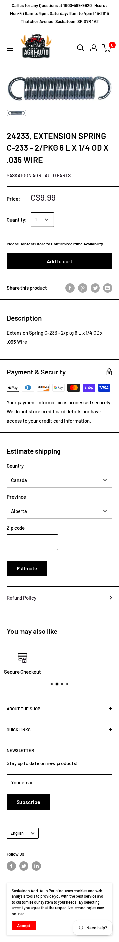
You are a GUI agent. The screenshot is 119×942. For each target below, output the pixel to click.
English (17, 833)
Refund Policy (21, 598)
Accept (23, 925)
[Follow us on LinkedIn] (36, 866)
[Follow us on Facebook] (11, 866)
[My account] (93, 47)
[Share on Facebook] (70, 287)
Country (15, 466)
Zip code (16, 528)
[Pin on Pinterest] (82, 287)
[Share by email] (107, 287)
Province (16, 497)
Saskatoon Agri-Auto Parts (39, 175)
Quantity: (17, 220)
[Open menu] (10, 48)
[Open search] (80, 47)
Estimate (27, 568)
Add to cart (59, 261)
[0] (107, 48)
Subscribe (28, 802)
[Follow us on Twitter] (23, 866)
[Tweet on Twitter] (95, 287)
